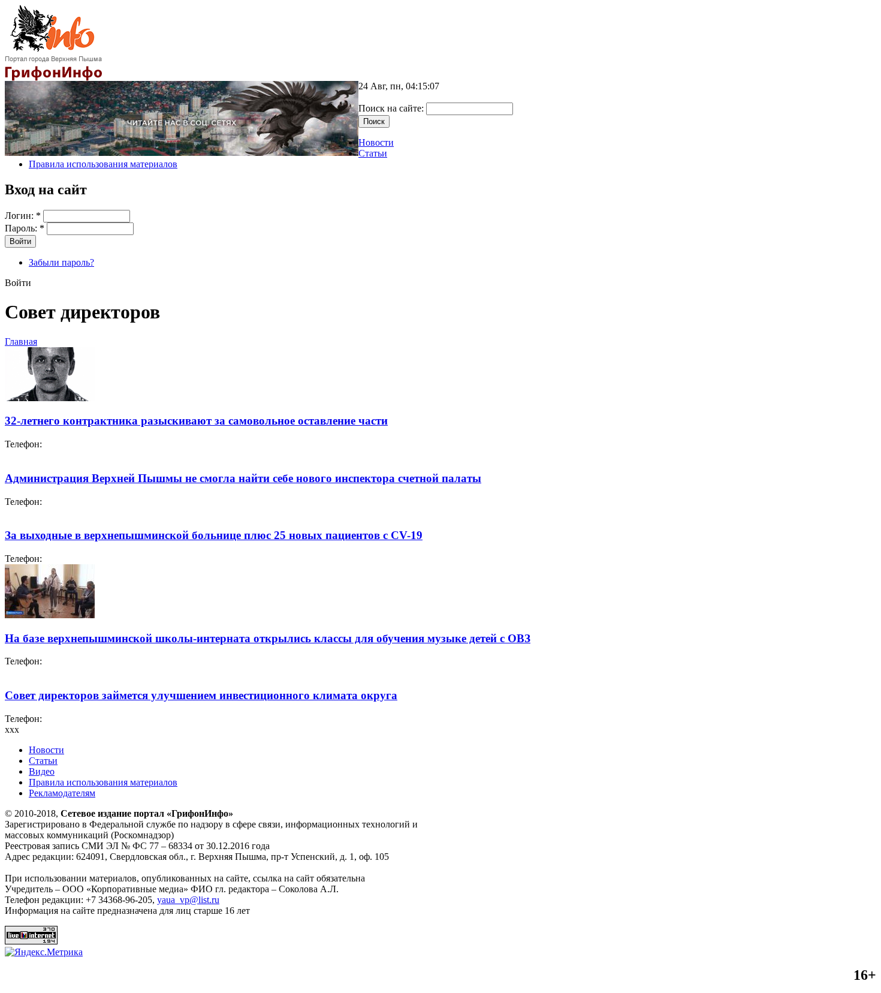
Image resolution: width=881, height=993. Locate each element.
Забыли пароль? (61, 262)
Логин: (23, 215)
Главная (21, 341)
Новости (376, 142)
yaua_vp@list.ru (188, 900)
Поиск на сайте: (392, 108)
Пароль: (24, 228)
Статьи (372, 153)
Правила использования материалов (103, 164)
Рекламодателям (62, 793)
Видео (42, 771)
